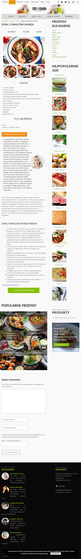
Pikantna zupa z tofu (35, 314)
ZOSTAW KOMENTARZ (24, 290)
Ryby (53, 46)
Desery (54, 35)
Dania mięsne (56, 33)
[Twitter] (65, 2)
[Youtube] (69, 2)
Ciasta (54, 30)
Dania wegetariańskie (59, 57)
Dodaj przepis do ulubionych (10, 285)
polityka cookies (43, 553)
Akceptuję (56, 553)
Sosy (53, 50)
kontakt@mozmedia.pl (63, 492)
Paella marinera (12, 314)
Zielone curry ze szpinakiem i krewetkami (12, 335)
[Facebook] (58, 2)
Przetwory (55, 41)
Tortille (54, 52)
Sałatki (54, 48)
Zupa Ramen (35, 333)
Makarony (55, 39)
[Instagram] (62, 2)
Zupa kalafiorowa (35, 353)
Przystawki (55, 44)
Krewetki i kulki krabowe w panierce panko (12, 355)
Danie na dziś (14, 21)
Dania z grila (56, 37)
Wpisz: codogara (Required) (11, 441)
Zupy (53, 55)
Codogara (5, 21)
